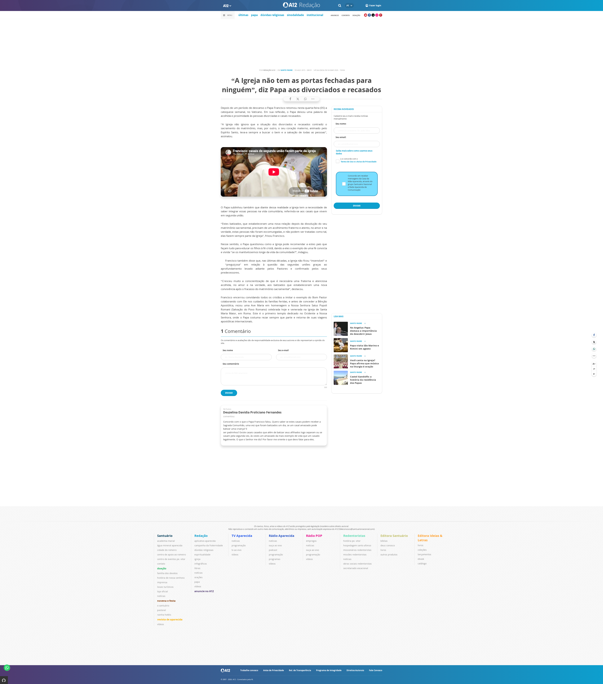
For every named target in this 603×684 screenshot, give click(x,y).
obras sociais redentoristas (357, 563)
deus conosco (387, 545)
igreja (197, 559)
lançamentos (424, 554)
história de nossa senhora (171, 577)
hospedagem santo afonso (357, 545)
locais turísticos (165, 586)
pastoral (161, 610)
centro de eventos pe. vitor (171, 559)
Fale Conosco (375, 670)
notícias (161, 595)
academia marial (166, 540)
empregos (311, 540)
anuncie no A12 (204, 591)
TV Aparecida (242, 536)
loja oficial (162, 591)
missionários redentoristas (357, 549)
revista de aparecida (169, 619)
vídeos (160, 624)
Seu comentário (231, 363)
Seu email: (341, 137)
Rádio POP (314, 536)
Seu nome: (341, 123)
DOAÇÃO (356, 15)
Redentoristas (354, 536)
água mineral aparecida (169, 545)
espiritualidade (202, 554)
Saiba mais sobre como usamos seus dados (354, 152)
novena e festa (166, 601)
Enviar (229, 392)
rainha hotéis (164, 614)
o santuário (163, 605)
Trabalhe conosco (249, 670)
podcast (273, 549)
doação (161, 568)
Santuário (164, 536)
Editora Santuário (394, 536)
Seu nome (228, 350)
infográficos (200, 563)
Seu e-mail (283, 350)
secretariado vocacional (355, 568)
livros (383, 549)
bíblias (384, 540)
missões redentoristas (355, 554)
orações (198, 577)
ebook (421, 558)
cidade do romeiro (167, 549)
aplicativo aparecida (205, 540)
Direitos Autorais (355, 670)
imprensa (162, 582)
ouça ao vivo (275, 545)
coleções (422, 549)
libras (197, 568)
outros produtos (388, 554)
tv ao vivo (236, 549)
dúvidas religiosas (272, 15)
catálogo (422, 563)
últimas (243, 15)
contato (346, 15)
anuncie (335, 15)
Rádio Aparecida (281, 536)
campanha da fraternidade (208, 545)
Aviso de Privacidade (273, 670)
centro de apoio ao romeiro (171, 554)
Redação (201, 536)
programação (239, 545)
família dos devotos (167, 573)
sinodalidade (295, 15)
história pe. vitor (352, 540)
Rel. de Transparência (300, 670)
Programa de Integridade (329, 670)
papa (254, 15)
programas (274, 559)
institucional (315, 15)
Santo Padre (287, 70)
